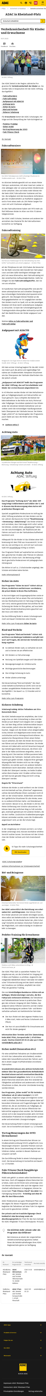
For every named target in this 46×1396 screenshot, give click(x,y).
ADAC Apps (7, 1325)
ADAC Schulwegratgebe (12, 862)
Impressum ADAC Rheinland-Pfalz (16, 1383)
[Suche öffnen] (21, 3)
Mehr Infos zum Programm (19, 623)
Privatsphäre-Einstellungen (14, 1391)
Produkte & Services (10, 1332)
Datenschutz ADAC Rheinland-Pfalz (17, 1387)
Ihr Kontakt (6, 139)
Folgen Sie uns (8, 1340)
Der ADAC (7, 1348)
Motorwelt (7, 1355)
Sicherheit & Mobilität (18, 9)
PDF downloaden (20, 852)
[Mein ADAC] (26, 3)
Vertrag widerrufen (35, 1391)
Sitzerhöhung (14, 548)
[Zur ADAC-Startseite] (5, 3)
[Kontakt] (30, 3)
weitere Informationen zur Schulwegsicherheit (21, 866)
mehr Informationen (10, 574)
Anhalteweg (29, 527)
